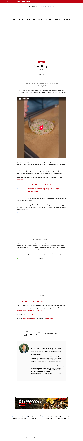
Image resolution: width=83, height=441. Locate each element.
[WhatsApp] (46, 77)
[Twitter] (39, 77)
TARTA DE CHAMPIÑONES (31, 314)
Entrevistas (49, 19)
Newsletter (17, 1)
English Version (66, 19)
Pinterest (71, 1)
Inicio (6, 1)
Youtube (66, 1)
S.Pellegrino (20, 179)
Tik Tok (69, 1)
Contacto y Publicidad (26, 1)
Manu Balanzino (42, 69)
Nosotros (11, 1)
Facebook (58, 1)
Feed (77, 1)
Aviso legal (54, 438)
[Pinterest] (43, 77)
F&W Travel (41, 19)
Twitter (61, 1)
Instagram (63, 1)
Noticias (15, 19)
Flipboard (74, 1)
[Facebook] (36, 77)
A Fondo (34, 19)
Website (31, 377)
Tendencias (57, 19)
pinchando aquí (49, 318)
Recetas (21, 19)
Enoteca (27, 19)
